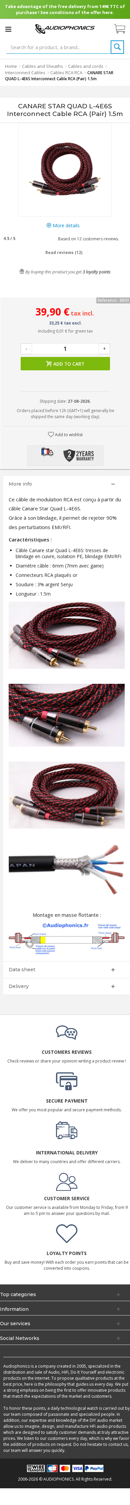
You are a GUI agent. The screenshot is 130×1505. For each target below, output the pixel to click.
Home (11, 66)
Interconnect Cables (25, 73)
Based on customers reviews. (87, 239)
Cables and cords (85, 66)
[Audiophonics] (65, 28)
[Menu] (8, 29)
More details (65, 225)
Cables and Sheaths (42, 66)
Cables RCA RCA (66, 73)
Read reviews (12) (63, 252)
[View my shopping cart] (123, 29)
